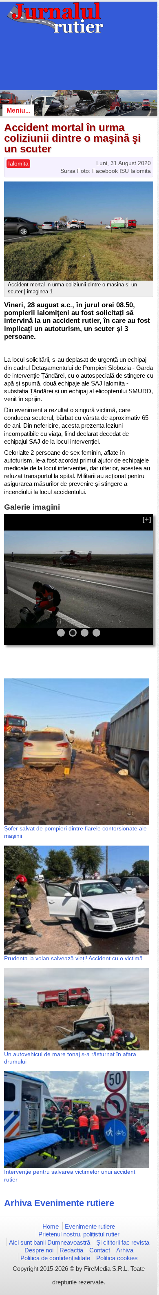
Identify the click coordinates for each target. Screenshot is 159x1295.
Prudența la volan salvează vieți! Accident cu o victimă (73, 958)
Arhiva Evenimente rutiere (59, 1203)
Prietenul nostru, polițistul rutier (78, 1234)
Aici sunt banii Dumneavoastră (49, 1242)
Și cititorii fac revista (122, 1242)
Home (50, 1226)
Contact (99, 1250)
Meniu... (18, 110)
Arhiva (124, 1250)
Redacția (71, 1250)
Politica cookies (117, 1257)
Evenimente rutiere (90, 1226)
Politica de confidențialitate (55, 1257)
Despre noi (38, 1250)
